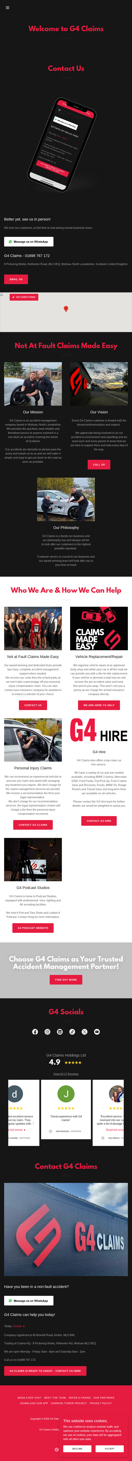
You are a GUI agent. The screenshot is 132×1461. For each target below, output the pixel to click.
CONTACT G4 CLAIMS (33, 824)
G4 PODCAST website (33, 928)
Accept (109, 1448)
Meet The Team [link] (55, 1397)
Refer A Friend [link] (80, 1397)
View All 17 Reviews (66, 1074)
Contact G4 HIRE (99, 821)
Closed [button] (17, 1326)
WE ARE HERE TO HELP (99, 705)
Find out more (66, 979)
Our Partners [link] (104, 1397)
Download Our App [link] (34, 1403)
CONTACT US (33, 705)
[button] (13, 7)
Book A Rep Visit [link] (29, 1397)
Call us (99, 464)
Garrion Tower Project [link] (69, 1403)
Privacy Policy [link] (101, 1403)
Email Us (16, 279)
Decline (77, 1448)
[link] (35, 1032)
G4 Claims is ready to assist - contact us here (45, 1371)
